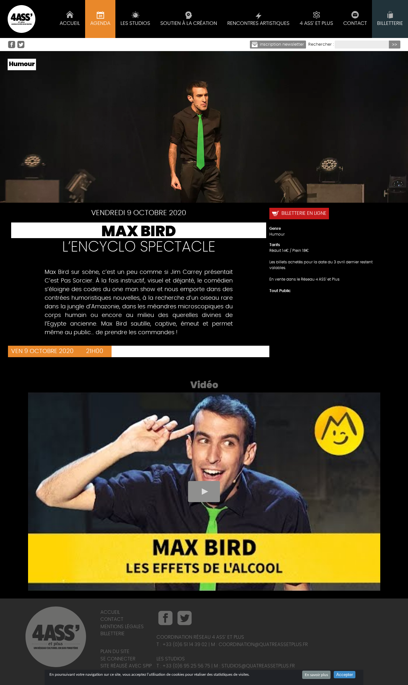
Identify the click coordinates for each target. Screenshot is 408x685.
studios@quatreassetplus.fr (258, 666)
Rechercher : (321, 44)
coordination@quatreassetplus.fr (263, 644)
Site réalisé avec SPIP (126, 666)
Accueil (110, 612)
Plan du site (114, 651)
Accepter (344, 674)
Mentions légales (122, 626)
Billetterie (112, 633)
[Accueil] (21, 19)
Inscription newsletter (282, 44)
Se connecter (117, 659)
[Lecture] (204, 491)
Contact (111, 619)
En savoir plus (316, 675)
